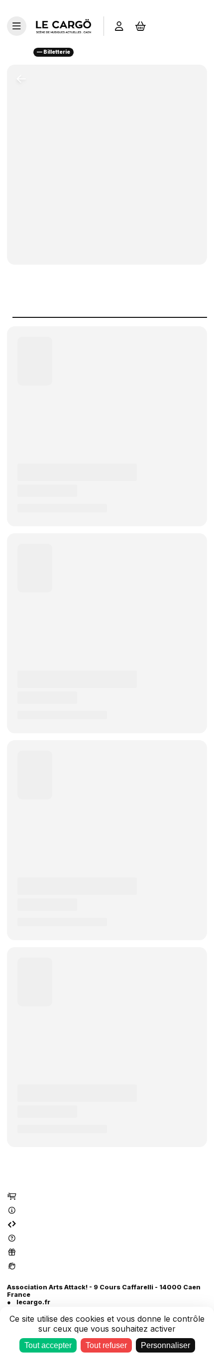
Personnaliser (165, 1345)
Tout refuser (106, 1345)
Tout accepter (48, 1345)
